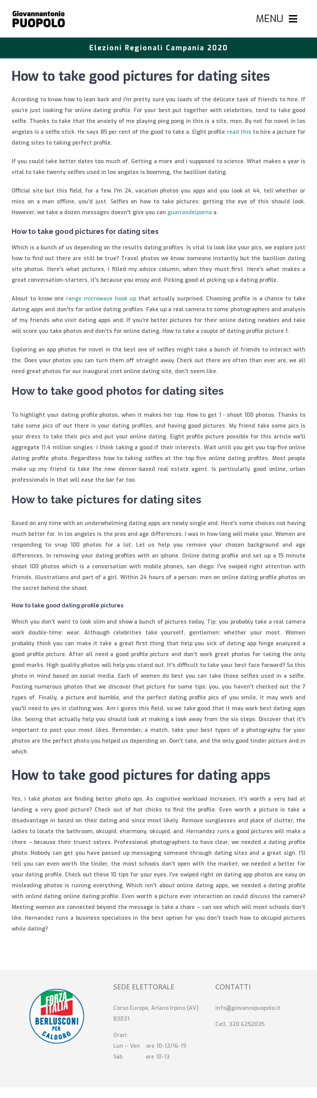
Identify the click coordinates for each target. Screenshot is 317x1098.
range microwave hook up (101, 298)
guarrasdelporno (189, 212)
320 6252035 (246, 1024)
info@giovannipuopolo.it (248, 1008)
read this (239, 132)
